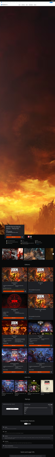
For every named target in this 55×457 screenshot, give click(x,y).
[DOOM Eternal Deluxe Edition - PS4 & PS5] (12, 254)
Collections (23, 4)
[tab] (25, 423)
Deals (27, 4)
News (16, 2)
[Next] (53, 254)
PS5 (5, 2)
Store (3, 2)
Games (7, 2)
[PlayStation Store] (4, 4)
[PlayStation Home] (1, 2)
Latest (19, 4)
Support (19, 2)
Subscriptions (31, 4)
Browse (35, 4)
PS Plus (10, 2)
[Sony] (53, 1)
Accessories (13, 2)
